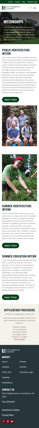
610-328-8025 (8, 402)
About (4, 362)
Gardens (5, 367)
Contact (17, 2)
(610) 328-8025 (19, 339)
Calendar (6, 377)
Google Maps (8, 415)
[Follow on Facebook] (3, 421)
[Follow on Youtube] (12, 421)
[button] (34, 8)
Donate (10, 2)
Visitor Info (6, 372)
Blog (23, 2)
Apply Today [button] (10, 99)
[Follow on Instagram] (7, 421)
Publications (7, 383)
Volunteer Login (32, 2)
